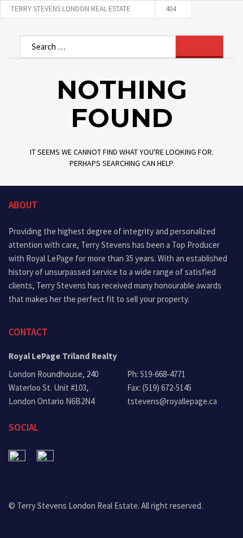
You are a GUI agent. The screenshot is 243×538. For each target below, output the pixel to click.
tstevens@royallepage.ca (172, 401)
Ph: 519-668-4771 (156, 374)
